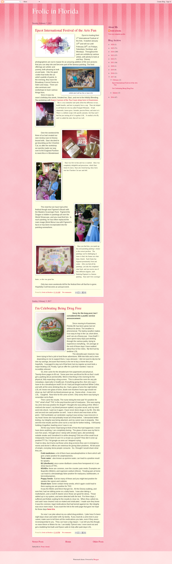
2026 (112, 44)
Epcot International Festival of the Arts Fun (65, 30)
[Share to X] (81, 292)
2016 (112, 97)
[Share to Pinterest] (85, 292)
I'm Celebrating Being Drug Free (58, 308)
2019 (112, 70)
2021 (112, 62)
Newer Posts (38, 541)
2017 (112, 77)
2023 (112, 55)
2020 (112, 66)
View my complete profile (116, 34)
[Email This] (76, 292)
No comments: (67, 292)
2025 (112, 48)
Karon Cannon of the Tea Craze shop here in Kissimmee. (74, 100)
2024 (112, 51)
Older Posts (98, 541)
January (115, 93)
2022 (112, 59)
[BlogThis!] (78, 292)
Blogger (96, 559)
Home (68, 541)
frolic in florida (116, 31)
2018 (112, 73)
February (116, 80)
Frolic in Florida (55, 10)
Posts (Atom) (45, 546)
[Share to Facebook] (83, 292)
